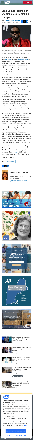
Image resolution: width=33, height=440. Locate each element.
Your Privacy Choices (21, 435)
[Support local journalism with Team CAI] (16, 199)
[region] (16, 416)
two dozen (15, 152)
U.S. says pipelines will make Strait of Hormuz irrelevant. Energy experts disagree (21, 369)
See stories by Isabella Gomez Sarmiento (18, 181)
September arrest (22, 59)
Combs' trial (16, 146)
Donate (28, 2)
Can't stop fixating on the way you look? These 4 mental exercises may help (21, 359)
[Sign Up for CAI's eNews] (16, 258)
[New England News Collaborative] (16, 291)
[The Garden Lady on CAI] (16, 225)
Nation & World (10, 161)
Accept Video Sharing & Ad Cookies (15, 431)
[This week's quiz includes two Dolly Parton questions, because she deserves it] (7, 350)
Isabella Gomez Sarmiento (13, 20)
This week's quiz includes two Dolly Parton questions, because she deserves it (21, 349)
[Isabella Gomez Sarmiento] (5, 175)
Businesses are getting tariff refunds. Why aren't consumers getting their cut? (20, 383)
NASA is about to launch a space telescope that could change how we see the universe (21, 339)
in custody (8, 59)
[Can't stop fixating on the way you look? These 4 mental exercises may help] (7, 360)
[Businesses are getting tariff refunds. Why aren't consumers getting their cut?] (7, 384)
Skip (8, 435)
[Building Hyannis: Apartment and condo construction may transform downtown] (16, 319)
